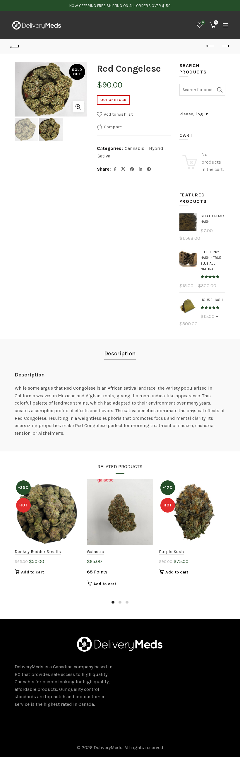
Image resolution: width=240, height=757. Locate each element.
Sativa (103, 156)
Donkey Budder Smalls (38, 551)
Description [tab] (120, 353)
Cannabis (134, 148)
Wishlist (203, 22)
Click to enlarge (78, 106)
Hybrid (156, 148)
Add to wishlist (118, 114)
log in (202, 114)
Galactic (95, 551)
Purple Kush (171, 551)
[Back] (15, 46)
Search (219, 90)
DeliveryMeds (108, 747)
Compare (113, 126)
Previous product (210, 46)
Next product (225, 46)
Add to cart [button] (32, 572)
